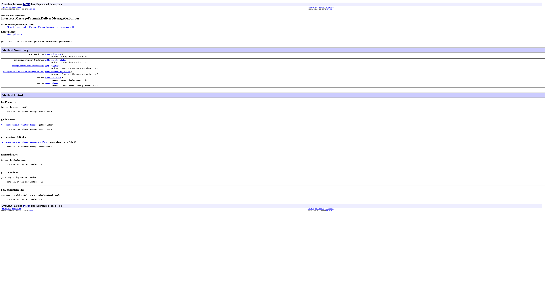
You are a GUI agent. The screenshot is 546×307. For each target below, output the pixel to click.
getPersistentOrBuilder (57, 72)
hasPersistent (52, 83)
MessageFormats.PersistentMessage (28, 66)
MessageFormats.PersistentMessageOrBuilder (23, 72)
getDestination (53, 54)
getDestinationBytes (55, 60)
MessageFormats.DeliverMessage (22, 27)
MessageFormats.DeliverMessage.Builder (57, 27)
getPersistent (52, 66)
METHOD (32, 9)
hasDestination (53, 77)
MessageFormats (14, 34)
